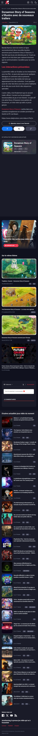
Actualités (8, 8)
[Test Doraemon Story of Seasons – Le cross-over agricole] (19, 297)
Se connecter (30, 384)
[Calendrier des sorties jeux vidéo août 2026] (19, 234)
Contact (4, 725)
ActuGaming (7, 2)
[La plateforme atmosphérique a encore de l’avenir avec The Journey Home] (7, 482)
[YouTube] (11, 715)
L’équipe (16, 725)
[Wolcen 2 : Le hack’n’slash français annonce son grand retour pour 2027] (7, 422)
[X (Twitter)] (7, 715)
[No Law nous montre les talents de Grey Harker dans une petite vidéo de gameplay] (7, 519)
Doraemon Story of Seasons (11, 109)
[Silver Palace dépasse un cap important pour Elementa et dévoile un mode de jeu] (7, 676)
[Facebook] (3, 715)
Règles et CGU (5, 733)
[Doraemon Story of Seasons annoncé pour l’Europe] (19, 325)
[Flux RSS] (15, 715)
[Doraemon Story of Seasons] (8, 147)
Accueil (4, 8)
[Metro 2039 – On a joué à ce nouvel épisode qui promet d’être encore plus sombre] (7, 664)
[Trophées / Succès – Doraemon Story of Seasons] (19, 268)
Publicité (10, 725)
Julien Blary (4, 22)
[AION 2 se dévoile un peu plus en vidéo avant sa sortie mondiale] (7, 615)
